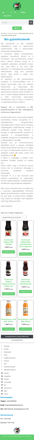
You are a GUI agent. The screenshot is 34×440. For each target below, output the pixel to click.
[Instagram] (15, 12)
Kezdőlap (4, 33)
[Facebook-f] (11, 12)
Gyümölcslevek (13, 33)
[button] (3, 12)
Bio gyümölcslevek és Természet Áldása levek (17, 336)
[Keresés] (31, 22)
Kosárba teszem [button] (8, 252)
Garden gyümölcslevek (17, 340)
